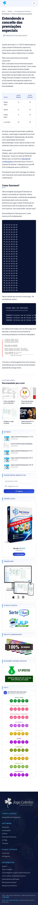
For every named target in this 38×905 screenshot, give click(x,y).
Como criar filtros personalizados (21, 444)
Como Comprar (7, 869)
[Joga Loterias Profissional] (4, 3)
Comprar (5, 843)
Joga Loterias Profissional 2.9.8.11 (22, 458)
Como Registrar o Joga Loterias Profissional (16, 873)
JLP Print (4, 833)
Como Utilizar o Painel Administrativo (14, 876)
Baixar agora (20, 554)
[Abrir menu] (34, 3)
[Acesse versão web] (19, 582)
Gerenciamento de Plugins (10, 879)
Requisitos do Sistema (9, 885)
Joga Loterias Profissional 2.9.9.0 (21, 451)
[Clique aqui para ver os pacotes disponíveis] (19, 647)
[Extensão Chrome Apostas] (19, 673)
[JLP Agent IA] (19, 623)
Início (3, 11)
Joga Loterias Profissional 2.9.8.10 (22, 465)
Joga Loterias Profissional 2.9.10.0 (22, 437)
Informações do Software (23, 11)
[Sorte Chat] (19, 613)
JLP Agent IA (6, 856)
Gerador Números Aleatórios (11, 817)
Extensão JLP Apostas (9, 837)
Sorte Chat (5, 853)
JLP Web (4, 840)
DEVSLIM (6, 897)
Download (5, 827)
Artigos (10, 11)
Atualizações (6, 830)
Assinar (20, 491)
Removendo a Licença (9, 882)
